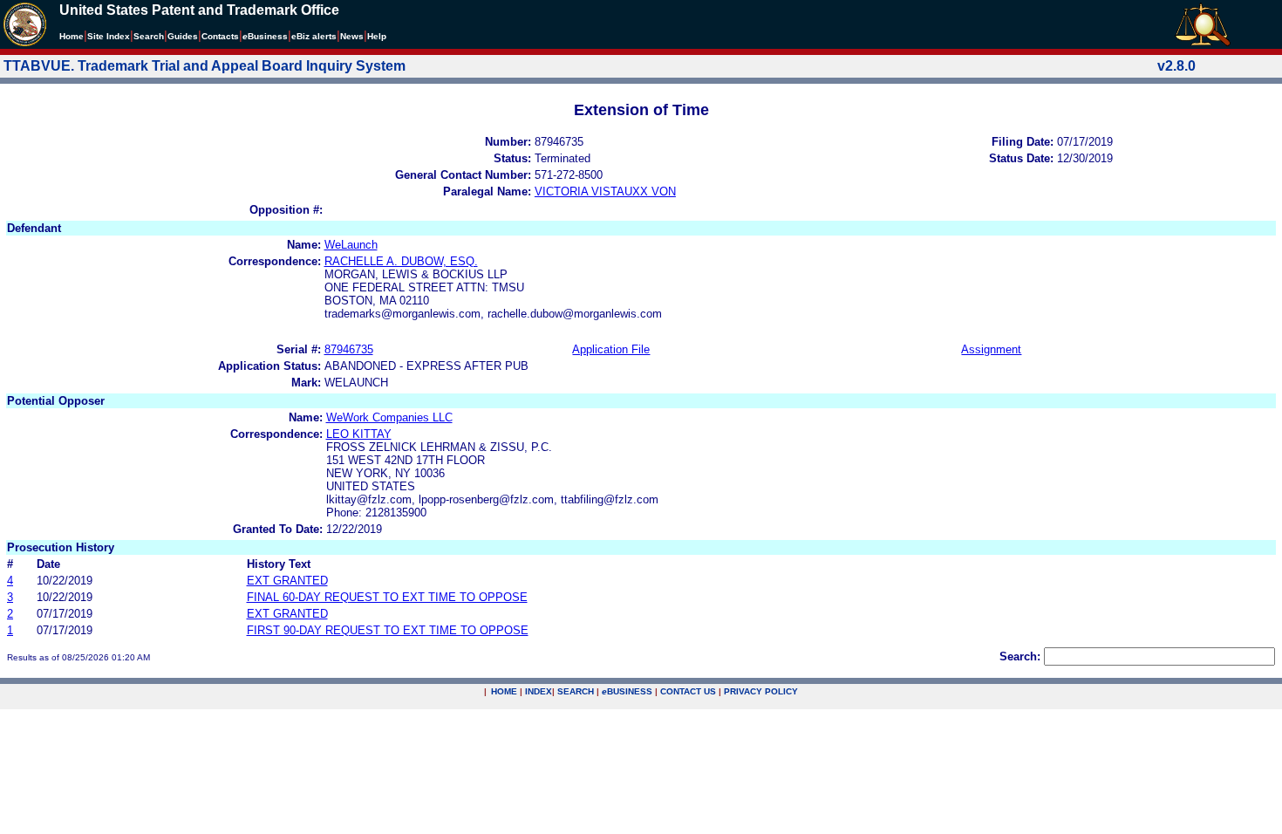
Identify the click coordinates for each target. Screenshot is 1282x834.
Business (265, 36)
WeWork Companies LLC (389, 417)
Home (71, 36)
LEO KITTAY (359, 434)
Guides (182, 36)
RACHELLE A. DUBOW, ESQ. (401, 261)
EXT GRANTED (287, 580)
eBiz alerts (314, 36)
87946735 (348, 349)
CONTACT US (688, 691)
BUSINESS (627, 691)
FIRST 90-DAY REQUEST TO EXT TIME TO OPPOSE (387, 630)
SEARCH (575, 691)
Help (376, 36)
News (352, 36)
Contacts (220, 36)
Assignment (991, 349)
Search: (1019, 656)
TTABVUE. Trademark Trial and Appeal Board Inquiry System (204, 65)
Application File (611, 349)
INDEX (538, 691)
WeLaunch (351, 244)
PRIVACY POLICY (761, 691)
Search (148, 36)
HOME (504, 691)
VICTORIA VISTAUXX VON (605, 191)
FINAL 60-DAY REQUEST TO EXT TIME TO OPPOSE (387, 597)
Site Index (108, 36)
